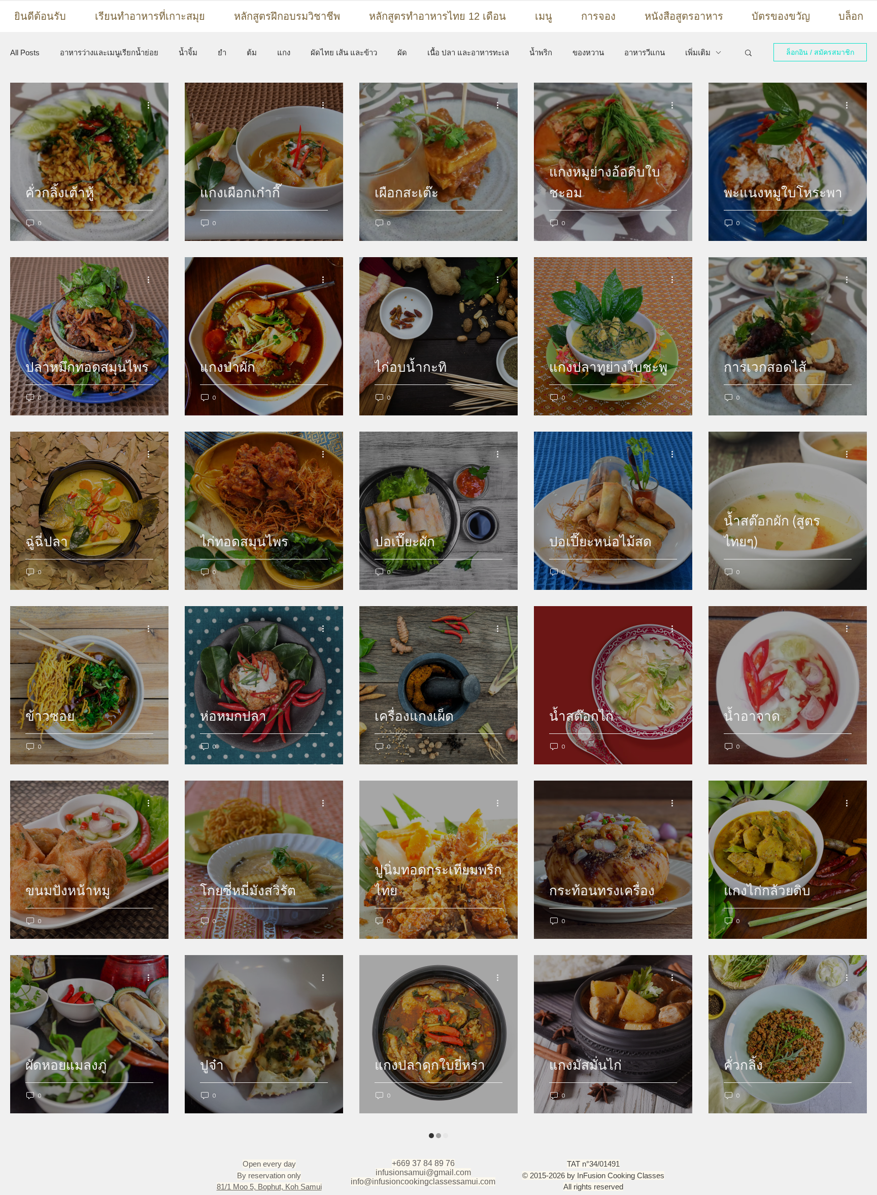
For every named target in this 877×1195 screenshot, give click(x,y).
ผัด (402, 52)
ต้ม (252, 52)
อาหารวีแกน (644, 52)
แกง (283, 52)
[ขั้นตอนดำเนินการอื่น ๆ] (152, 105)
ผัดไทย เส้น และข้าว (344, 52)
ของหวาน (588, 52)
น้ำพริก (540, 52)
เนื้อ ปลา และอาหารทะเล (468, 52)
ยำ (222, 52)
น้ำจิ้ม (188, 52)
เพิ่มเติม (698, 52)
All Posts (25, 52)
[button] (748, 53)
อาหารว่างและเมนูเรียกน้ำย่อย (109, 52)
